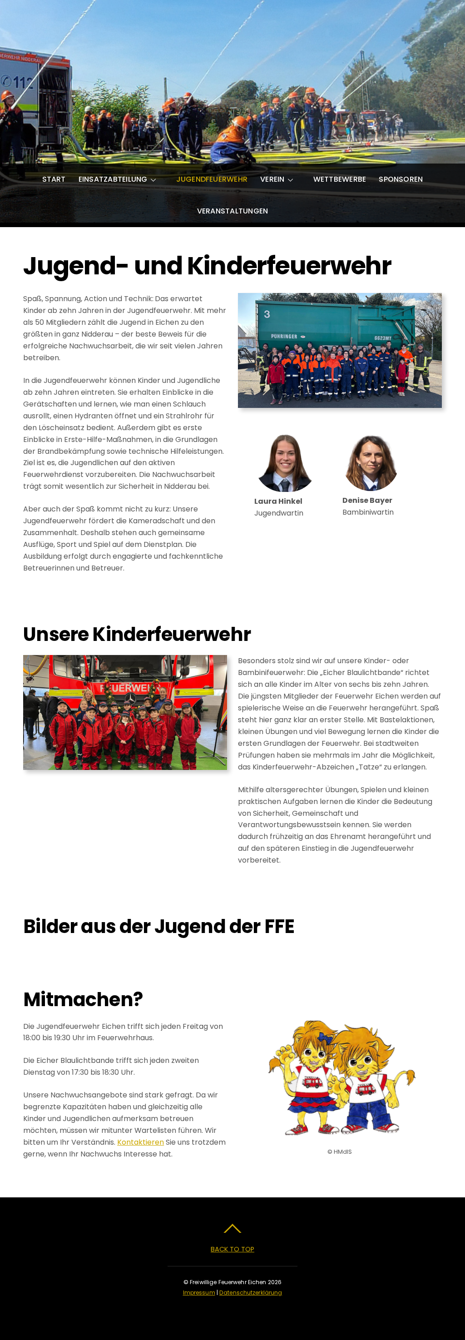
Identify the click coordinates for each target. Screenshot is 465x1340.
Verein (272, 179)
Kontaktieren (140, 1142)
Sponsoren (401, 179)
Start (54, 179)
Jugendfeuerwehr (212, 179)
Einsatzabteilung (113, 179)
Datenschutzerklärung (250, 1292)
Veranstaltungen (232, 211)
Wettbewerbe (339, 179)
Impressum (199, 1292)
